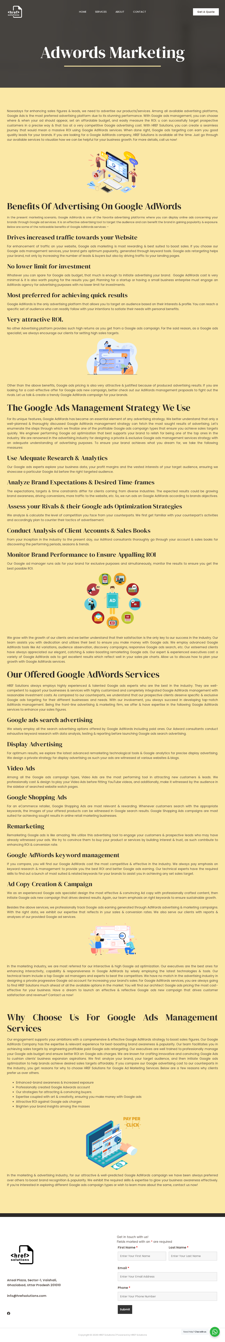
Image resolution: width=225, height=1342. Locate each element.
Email (123, 1268)
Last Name (178, 1247)
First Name (128, 1247)
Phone (124, 1287)
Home (82, 12)
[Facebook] (8, 1313)
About (119, 12)
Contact (139, 12)
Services (101, 12)
